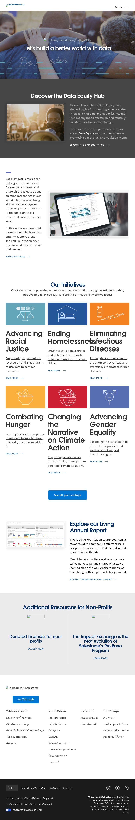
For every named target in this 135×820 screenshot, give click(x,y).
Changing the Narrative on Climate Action (66, 432)
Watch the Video (15, 256)
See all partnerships (67, 495)
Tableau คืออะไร (16, 711)
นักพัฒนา (54, 788)
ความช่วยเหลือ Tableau (116, 730)
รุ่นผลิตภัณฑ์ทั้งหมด (113, 736)
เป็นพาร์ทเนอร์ (88, 724)
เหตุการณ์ (54, 762)
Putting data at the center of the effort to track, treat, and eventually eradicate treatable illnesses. (109, 364)
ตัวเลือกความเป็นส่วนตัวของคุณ (27, 809)
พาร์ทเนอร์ (87, 711)
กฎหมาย (10, 798)
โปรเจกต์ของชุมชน (59, 743)
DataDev (53, 736)
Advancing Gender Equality (108, 424)
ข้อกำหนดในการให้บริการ (28, 798)
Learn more (101, 658)
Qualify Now (36, 649)
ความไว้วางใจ (29, 788)
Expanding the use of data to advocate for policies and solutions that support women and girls (109, 448)
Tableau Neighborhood (62, 749)
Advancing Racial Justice (24, 341)
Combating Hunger (25, 420)
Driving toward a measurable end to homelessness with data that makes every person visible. (67, 357)
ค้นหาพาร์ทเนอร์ (89, 717)
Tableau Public (57, 717)
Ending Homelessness (67, 337)
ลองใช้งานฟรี (25, 699)
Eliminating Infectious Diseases (108, 341)
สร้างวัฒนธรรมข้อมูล (18, 724)
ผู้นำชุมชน (54, 730)
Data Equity (86, 133)
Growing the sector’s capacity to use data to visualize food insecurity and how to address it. (25, 440)
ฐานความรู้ (109, 717)
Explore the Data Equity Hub (87, 145)
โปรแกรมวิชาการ (58, 755)
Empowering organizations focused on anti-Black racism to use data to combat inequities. (24, 364)
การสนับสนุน (111, 711)
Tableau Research (16, 736)
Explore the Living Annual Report (91, 579)
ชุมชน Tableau (58, 711)
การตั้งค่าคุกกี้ (45, 804)
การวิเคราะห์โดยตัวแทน (19, 717)
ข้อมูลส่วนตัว (48, 798)
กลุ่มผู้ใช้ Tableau (58, 724)
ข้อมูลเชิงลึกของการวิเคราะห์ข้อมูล (25, 730)
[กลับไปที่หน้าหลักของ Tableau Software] (18, 4)
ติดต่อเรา (11, 743)
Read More (12, 378)
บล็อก (43, 788)
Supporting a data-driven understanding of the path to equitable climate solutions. (67, 461)
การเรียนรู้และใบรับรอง (115, 724)
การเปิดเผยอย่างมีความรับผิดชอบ (21, 804)
